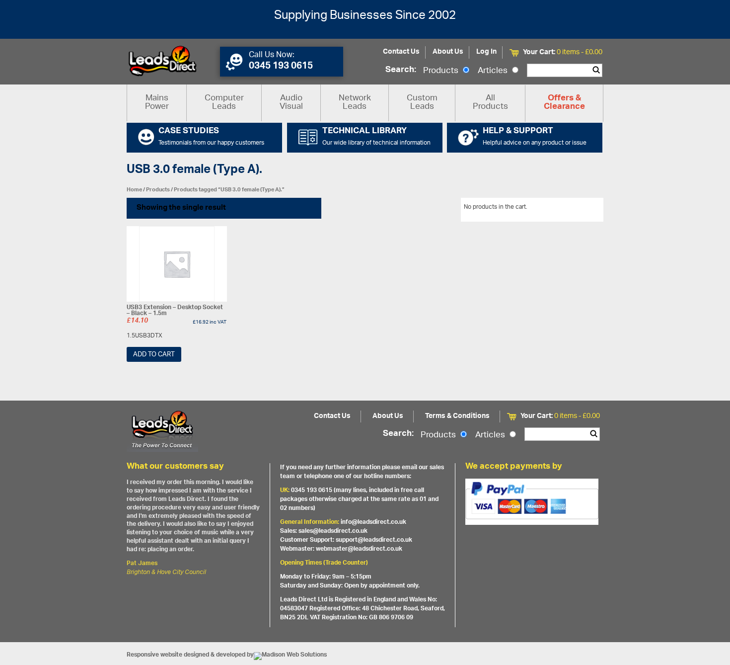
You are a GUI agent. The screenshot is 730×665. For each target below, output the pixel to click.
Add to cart (154, 354)
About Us (448, 52)
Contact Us (401, 52)
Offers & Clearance (564, 103)
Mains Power (157, 102)
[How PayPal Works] (531, 501)
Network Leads (355, 102)
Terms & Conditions (457, 416)
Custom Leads (422, 102)
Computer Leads (224, 102)
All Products (490, 102)
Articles (494, 71)
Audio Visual (291, 102)
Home (134, 189)
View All (585, 208)
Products (441, 71)
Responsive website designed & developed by (190, 655)
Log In (486, 52)
